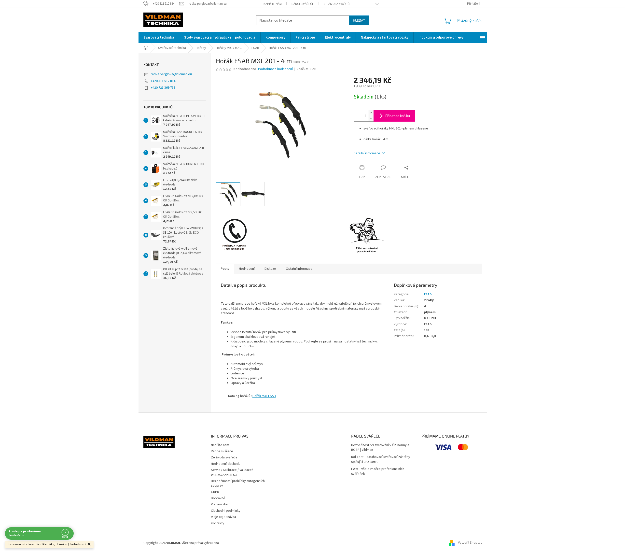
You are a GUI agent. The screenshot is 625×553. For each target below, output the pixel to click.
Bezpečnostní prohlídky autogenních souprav (238, 483)
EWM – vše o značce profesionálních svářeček (377, 471)
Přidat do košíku (397, 115)
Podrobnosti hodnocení (275, 69)
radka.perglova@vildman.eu (171, 74)
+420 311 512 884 (163, 81)
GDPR (215, 492)
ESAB (428, 294)
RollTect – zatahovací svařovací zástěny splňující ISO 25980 (380, 459)
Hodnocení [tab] (247, 268)
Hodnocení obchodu (225, 463)
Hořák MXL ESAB (264, 396)
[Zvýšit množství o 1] (371, 113)
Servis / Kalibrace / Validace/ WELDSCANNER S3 (232, 472)
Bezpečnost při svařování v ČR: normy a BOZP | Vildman (380, 447)
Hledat (359, 20)
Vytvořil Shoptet (470, 542)
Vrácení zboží (221, 504)
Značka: (306, 69)
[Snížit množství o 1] (371, 118)
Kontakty (217, 523)
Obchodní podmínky (225, 510)
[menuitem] (159, 37)
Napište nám (273, 4)
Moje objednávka (223, 516)
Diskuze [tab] (270, 268)
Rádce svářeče (303, 4)
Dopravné (218, 498)
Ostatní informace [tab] (299, 268)
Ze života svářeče (337, 4)
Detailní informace (367, 153)
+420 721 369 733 (163, 87)
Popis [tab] (225, 268)
